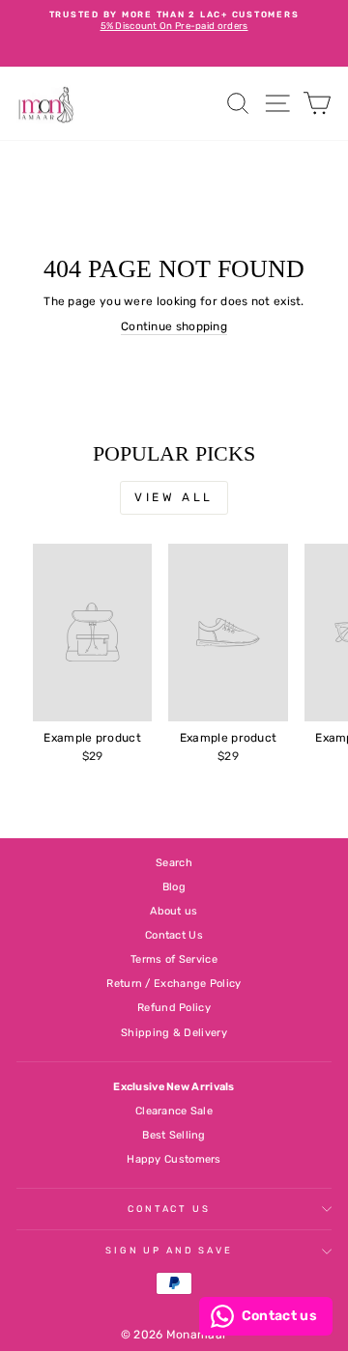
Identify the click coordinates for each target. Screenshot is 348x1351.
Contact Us (174, 935)
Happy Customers (174, 1159)
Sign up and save (169, 1250)
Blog (174, 887)
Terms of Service (174, 959)
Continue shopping (174, 326)
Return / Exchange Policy (173, 983)
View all (174, 497)
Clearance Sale (174, 1111)
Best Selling (174, 1135)
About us (173, 911)
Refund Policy (174, 1007)
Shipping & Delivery (174, 1033)
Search (174, 863)
